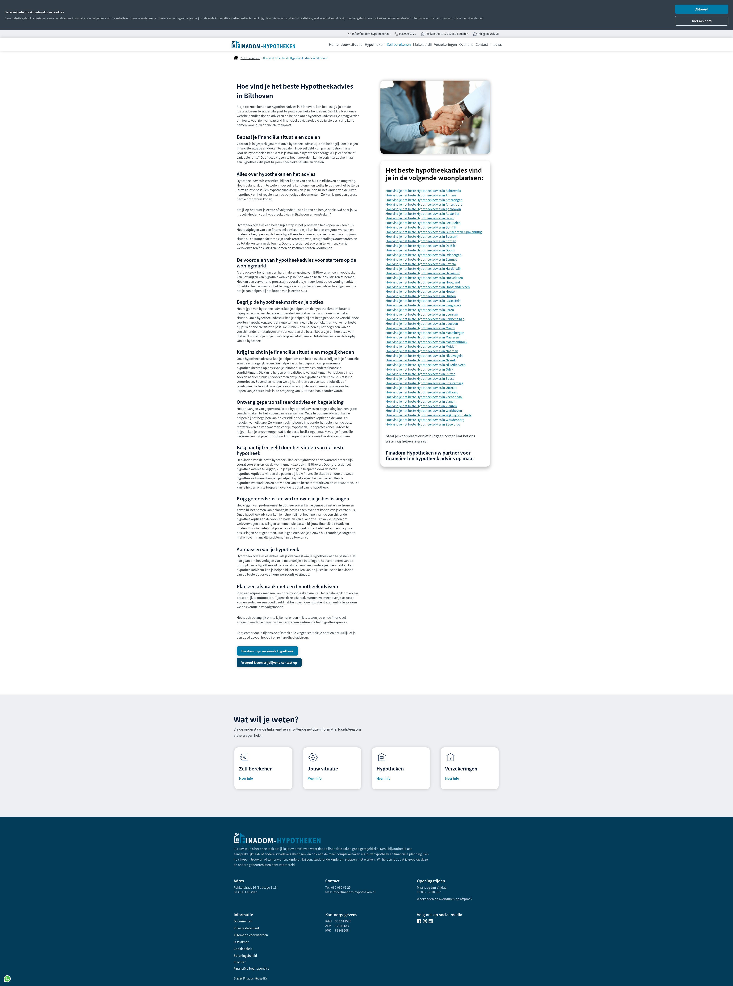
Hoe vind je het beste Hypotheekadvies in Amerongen (424, 199)
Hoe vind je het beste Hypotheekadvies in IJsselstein (423, 300)
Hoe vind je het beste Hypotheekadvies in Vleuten (421, 406)
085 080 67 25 (407, 34)
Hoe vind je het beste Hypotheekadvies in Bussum (421, 236)
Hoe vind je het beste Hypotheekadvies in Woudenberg (425, 419)
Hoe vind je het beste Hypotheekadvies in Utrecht (421, 387)
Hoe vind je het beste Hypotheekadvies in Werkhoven (424, 410)
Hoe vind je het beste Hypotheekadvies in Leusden (422, 323)
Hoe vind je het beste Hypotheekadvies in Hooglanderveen (428, 286)
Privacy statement (246, 928)
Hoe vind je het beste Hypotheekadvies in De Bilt (420, 245)
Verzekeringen (445, 44)
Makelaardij (422, 44)
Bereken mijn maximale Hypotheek (267, 651)
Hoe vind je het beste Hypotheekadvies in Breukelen (423, 222)
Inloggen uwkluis (488, 34)
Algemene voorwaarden (251, 935)
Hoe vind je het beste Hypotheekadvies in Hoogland (423, 282)
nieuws (496, 44)
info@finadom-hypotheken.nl (371, 34)
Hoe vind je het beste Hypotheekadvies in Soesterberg (424, 383)
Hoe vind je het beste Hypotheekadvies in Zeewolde (423, 424)
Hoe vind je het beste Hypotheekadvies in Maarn (420, 328)
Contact (481, 44)
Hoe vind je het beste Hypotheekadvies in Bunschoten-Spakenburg (434, 231)
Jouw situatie (351, 44)
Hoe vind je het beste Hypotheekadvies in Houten (421, 291)
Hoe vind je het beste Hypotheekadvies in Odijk (419, 369)
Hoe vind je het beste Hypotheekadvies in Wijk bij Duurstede (428, 415)
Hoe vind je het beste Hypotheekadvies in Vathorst (422, 392)
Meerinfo (452, 778)
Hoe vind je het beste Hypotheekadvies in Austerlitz (422, 213)
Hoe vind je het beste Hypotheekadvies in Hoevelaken (424, 277)
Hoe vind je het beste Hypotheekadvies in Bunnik (421, 227)
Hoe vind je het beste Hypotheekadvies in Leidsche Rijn (425, 319)
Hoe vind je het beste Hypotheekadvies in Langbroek (423, 305)
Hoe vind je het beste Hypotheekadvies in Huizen (421, 296)
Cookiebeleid (243, 948)
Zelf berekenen (399, 44)
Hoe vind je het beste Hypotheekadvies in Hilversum (423, 273)
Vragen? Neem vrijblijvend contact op (269, 662)
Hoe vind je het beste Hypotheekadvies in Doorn (420, 250)
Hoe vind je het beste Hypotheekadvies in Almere (421, 195)
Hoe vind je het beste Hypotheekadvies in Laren (420, 309)
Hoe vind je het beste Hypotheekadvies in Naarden (422, 351)
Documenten (243, 921)
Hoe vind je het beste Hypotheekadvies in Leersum (422, 314)
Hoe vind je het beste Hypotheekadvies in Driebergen (424, 254)
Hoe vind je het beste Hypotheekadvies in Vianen (420, 401)
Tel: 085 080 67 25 (338, 887)
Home (334, 44)
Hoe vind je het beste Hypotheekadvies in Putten (420, 373)
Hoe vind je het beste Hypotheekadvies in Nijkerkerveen (426, 364)
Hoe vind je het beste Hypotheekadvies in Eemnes (421, 259)
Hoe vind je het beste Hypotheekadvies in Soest (420, 378)
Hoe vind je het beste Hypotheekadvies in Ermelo (421, 264)
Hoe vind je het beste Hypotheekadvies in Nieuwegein (424, 355)
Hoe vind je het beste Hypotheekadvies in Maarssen (422, 337)
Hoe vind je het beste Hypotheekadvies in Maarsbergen (425, 332)
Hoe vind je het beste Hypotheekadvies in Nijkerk (421, 360)
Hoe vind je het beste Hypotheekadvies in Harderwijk (423, 268)
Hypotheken (374, 44)
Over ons (466, 44)
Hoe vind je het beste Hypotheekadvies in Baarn (420, 218)
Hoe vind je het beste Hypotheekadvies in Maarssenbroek (426, 341)
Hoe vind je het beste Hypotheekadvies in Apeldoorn (423, 209)
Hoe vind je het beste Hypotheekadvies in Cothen (421, 241)
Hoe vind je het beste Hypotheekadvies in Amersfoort (424, 204)
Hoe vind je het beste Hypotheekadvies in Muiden (421, 346)
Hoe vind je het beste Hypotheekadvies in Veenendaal (424, 396)
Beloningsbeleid (245, 955)
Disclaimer (241, 941)
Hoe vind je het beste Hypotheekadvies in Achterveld (423, 190)
